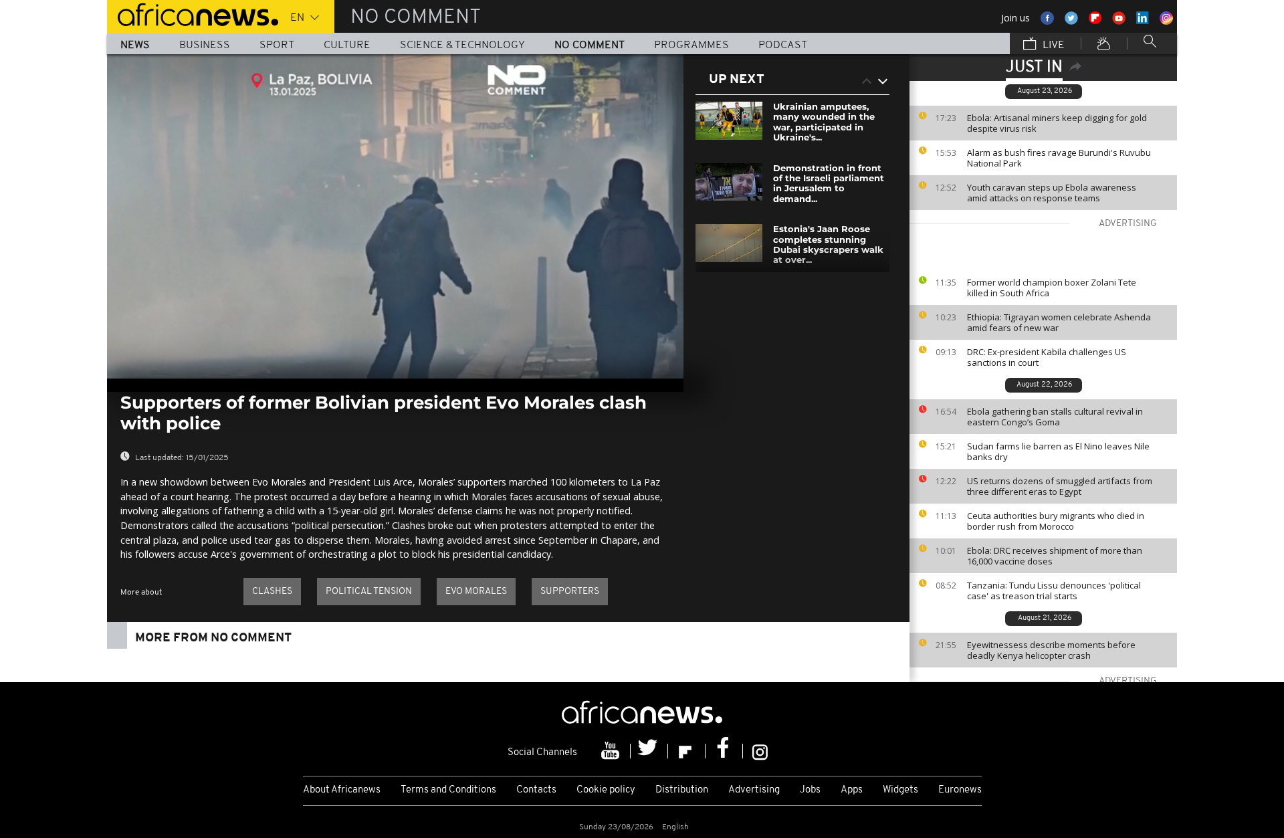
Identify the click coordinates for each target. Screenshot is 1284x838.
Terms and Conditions (448, 790)
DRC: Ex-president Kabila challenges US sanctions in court (1046, 357)
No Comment (589, 45)
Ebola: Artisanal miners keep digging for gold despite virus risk (1057, 123)
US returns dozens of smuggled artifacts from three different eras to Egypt (1059, 486)
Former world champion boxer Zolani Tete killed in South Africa (1051, 287)
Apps (852, 790)
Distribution (681, 790)
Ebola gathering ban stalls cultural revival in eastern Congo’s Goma (1055, 416)
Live (1052, 45)
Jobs (810, 790)
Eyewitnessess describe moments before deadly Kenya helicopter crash (1051, 650)
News (135, 45)
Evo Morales (476, 592)
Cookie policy (605, 790)
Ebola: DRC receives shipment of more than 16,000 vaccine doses (1054, 555)
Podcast (782, 45)
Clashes (272, 592)
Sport (276, 45)
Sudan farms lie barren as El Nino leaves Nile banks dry (1058, 451)
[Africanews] (192, 13)
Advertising (754, 790)
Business (204, 45)
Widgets (900, 790)
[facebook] (724, 751)
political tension (369, 592)
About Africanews (342, 790)
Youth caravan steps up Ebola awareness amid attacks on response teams (1051, 192)
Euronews (960, 790)
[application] (395, 216)
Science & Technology (462, 45)
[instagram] (760, 751)
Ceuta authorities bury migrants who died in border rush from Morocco (1055, 521)
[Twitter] (649, 751)
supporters (569, 592)
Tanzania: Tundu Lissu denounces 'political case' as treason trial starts (1054, 590)
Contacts (536, 790)
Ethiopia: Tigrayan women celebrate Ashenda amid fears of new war (1059, 322)
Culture (347, 45)
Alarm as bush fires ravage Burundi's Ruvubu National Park (1059, 158)
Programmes (691, 45)
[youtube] (612, 751)
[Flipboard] (687, 751)
